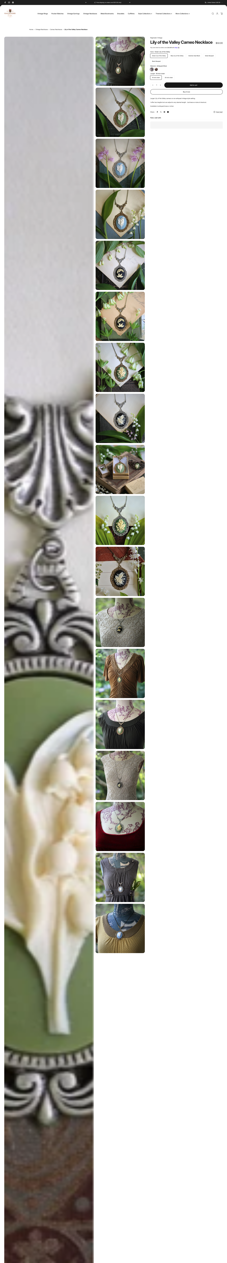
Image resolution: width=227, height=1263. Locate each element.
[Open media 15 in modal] (120, 724)
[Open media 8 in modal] (120, 367)
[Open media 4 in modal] (120, 163)
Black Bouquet (156, 61)
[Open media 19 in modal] (120, 928)
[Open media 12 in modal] (120, 571)
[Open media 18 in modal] (120, 877)
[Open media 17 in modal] (120, 826)
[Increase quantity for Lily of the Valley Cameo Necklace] (161, 85)
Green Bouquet (209, 55)
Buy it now (186, 92)
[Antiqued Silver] (151, 69)
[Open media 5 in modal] (120, 214)
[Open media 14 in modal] (120, 673)
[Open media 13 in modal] (120, 622)
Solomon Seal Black (194, 55)
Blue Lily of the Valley (177, 55)
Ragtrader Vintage (156, 38)
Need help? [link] (219, 112)
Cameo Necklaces (56, 29)
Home (31, 29)
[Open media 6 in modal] (120, 265)
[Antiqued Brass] (156, 69)
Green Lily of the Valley (159, 55)
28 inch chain (169, 77)
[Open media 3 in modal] (120, 112)
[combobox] (214, 2)
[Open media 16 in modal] (120, 775)
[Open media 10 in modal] (120, 469)
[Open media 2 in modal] (120, 61)
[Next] (130, 2)
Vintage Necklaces (41, 29)
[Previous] (86, 2)
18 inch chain (156, 77)
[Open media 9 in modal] (120, 418)
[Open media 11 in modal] (120, 520)
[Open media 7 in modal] (120, 316)
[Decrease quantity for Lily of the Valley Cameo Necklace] (152, 85)
